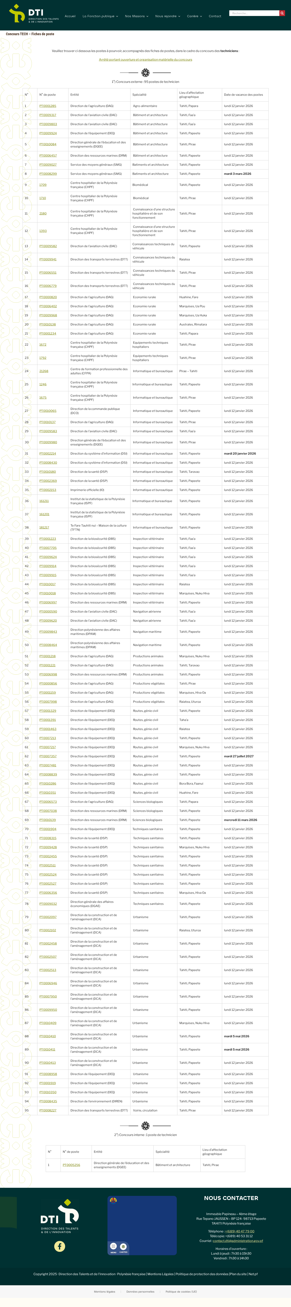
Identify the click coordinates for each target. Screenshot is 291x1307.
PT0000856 (48, 683)
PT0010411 (47, 1049)
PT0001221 (47, 665)
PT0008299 (48, 174)
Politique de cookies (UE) (181, 1291)
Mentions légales (104, 1291)
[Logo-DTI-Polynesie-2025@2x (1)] (34, 5)
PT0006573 (48, 802)
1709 (43, 185)
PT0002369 (48, 481)
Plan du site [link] (238, 1274)
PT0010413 (47, 1063)
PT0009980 (48, 442)
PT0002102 (47, 930)
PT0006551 (47, 272)
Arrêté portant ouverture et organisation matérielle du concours (145, 59)
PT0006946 (48, 983)
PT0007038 (48, 811)
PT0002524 (48, 874)
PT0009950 (48, 1010)
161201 (44, 514)
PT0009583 (48, 431)
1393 (43, 231)
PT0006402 (48, 306)
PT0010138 (47, 324)
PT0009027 (48, 164)
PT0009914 (47, 566)
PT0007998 (48, 702)
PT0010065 (47, 411)
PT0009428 (48, 847)
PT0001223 (47, 539)
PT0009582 (48, 246)
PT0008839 (48, 774)
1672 (42, 344)
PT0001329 (47, 711)
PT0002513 (47, 970)
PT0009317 (47, 115)
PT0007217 (47, 747)
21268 (43, 371)
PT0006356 (48, 893)
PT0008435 (48, 1101)
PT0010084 (47, 144)
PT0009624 (48, 557)
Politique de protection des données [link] (202, 1274)
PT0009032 (48, 904)
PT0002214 (47, 453)
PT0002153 (47, 490)
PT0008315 (47, 838)
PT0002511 (47, 865)
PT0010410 (47, 1036)
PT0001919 (47, 1083)
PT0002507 (48, 957)
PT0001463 (47, 729)
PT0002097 (48, 917)
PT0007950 (48, 996)
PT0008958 (48, 1074)
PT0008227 (47, 1110)
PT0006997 (48, 602)
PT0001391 (47, 720)
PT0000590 (48, 611)
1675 (43, 397)
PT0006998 (48, 674)
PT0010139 (47, 820)
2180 (43, 213)
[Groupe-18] (59, 1242)
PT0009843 (48, 632)
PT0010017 (47, 584)
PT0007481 (47, 765)
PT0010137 (47, 422)
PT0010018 (47, 593)
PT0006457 (48, 155)
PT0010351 (47, 792)
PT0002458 (48, 943)
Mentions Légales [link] (160, 1274)
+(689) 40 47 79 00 (239, 1231)
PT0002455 (48, 856)
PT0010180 (47, 472)
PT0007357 (48, 756)
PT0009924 (48, 133)
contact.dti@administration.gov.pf (238, 1241)
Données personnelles (140, 1291)
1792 (42, 358)
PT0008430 (48, 462)
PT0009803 (48, 124)
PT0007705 (48, 548)
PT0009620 (48, 620)
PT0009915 (47, 575)
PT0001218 (47, 656)
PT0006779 (48, 286)
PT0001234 (47, 333)
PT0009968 (48, 315)
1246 (43, 384)
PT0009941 (47, 259)
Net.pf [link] (253, 1274)
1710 (42, 198)
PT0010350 (47, 1092)
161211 (44, 501)
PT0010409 (47, 1023)
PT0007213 (47, 738)
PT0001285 (47, 106)
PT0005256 (71, 1165)
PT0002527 (47, 883)
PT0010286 (47, 783)
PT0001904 (47, 829)
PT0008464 (48, 645)
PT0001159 (47, 692)
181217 (44, 527)
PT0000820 (48, 297)
